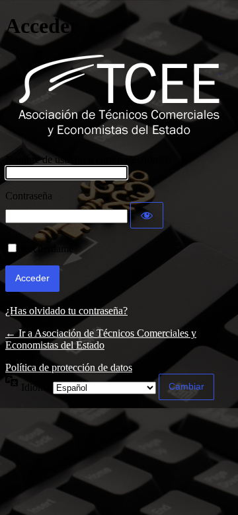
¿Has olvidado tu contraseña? (66, 310)
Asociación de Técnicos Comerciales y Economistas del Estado (119, 96)
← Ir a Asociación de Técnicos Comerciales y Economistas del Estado (100, 339)
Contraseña (28, 195)
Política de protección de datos (68, 367)
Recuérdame (47, 248)
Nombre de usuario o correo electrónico (88, 159)
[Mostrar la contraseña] (146, 215)
